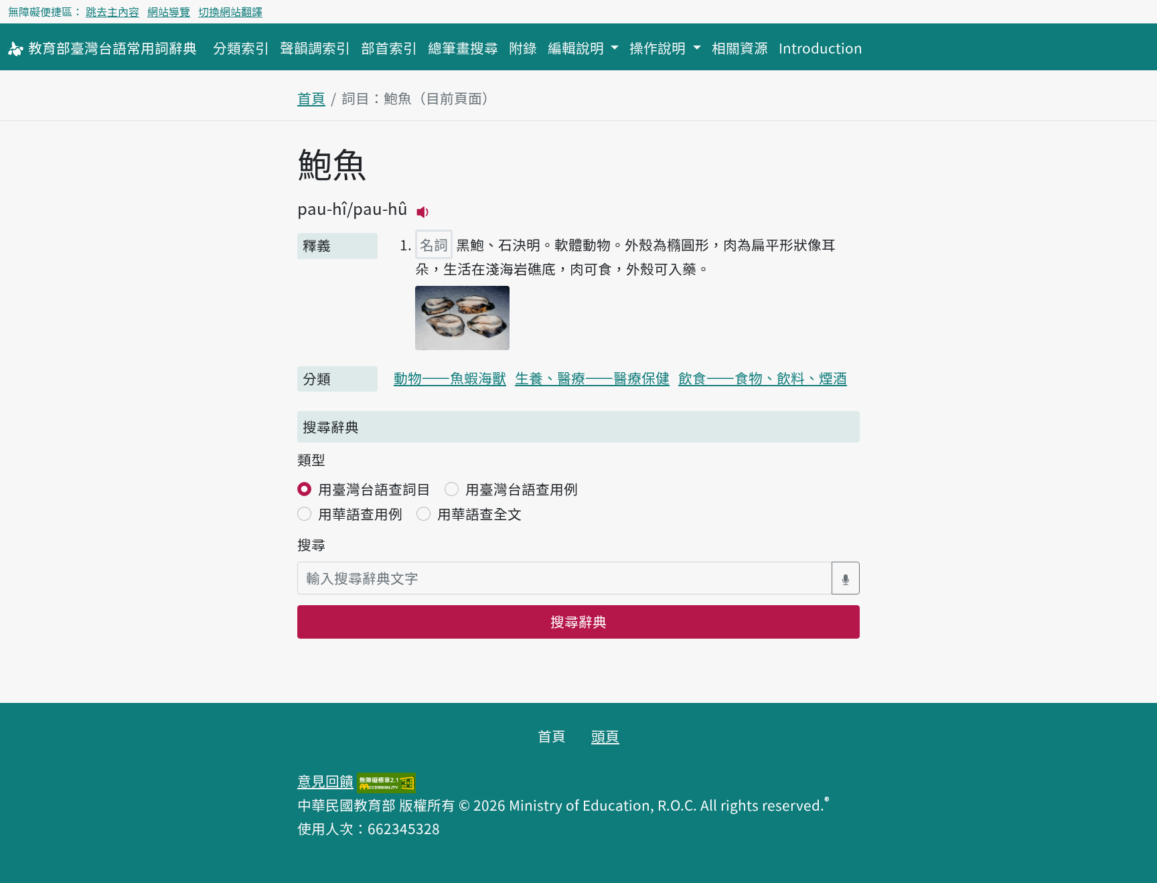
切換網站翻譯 (230, 11)
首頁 (311, 98)
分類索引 (241, 47)
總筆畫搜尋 (463, 47)
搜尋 (311, 544)
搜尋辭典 (578, 621)
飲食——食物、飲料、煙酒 (762, 378)
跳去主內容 (112, 11)
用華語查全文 (479, 513)
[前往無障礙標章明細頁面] (386, 781)
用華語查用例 (360, 513)
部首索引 (389, 47)
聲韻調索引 (315, 47)
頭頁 (605, 736)
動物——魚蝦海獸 (450, 378)
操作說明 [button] (659, 47)
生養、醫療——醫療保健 (592, 378)
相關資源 (740, 47)
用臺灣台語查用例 (521, 489)
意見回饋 (325, 781)
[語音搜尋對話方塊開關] (846, 578)
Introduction (820, 47)
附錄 (523, 47)
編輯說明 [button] (577, 47)
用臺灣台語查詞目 (374, 489)
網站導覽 (168, 11)
